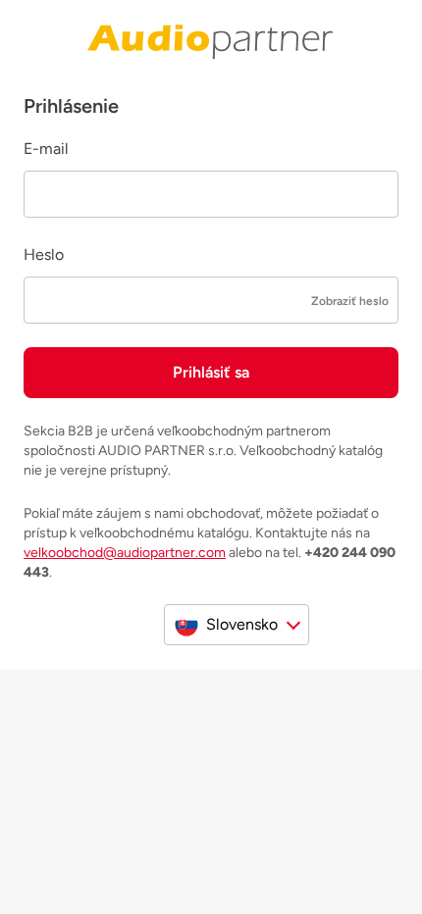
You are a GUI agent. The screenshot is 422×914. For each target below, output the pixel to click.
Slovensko (242, 624)
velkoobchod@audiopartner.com (125, 552)
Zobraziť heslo (350, 301)
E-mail (46, 148)
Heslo (44, 254)
